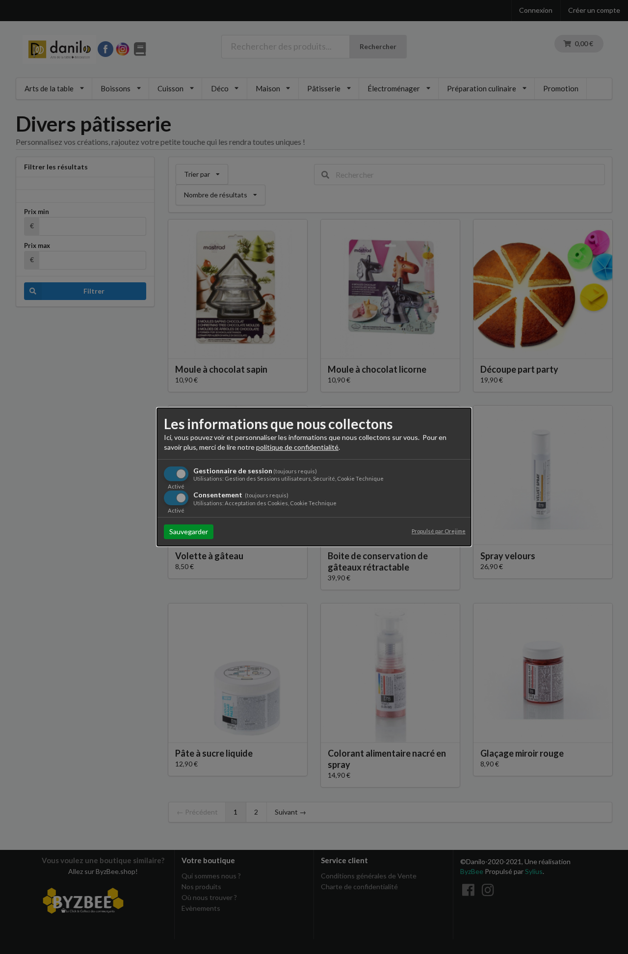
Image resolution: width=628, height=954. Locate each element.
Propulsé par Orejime (439, 531)
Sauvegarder (188, 531)
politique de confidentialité (297, 447)
